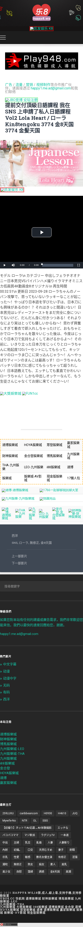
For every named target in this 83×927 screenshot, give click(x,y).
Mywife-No (9, 820)
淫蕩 (74, 857)
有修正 (62, 857)
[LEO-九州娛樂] (44, 517)
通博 (3, 778)
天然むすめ (45, 849)
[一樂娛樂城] (30, 393)
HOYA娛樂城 (9, 773)
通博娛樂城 (8, 734)
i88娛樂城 (7, 763)
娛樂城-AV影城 (15, 912)
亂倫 (39, 842)
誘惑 (41, 871)
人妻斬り (64, 842)
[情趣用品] (48, 498)
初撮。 (18, 849)
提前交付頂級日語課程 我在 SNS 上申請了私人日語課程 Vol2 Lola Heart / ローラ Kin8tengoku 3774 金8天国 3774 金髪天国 (39, 118)
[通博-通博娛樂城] (15, 490)
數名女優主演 (44, 857)
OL (35, 820)
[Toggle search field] (80, 37)
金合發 (5, 768)
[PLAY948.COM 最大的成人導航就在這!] (41, 67)
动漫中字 (9, 678)
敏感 (27, 857)
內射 (5, 849)
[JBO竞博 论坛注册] (21, 100)
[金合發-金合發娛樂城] (58, 518)
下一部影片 (19, 563)
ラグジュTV (48, 835)
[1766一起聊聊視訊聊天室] (59, 490)
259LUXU (8, 813)
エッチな (63, 827)
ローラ (23, 542)
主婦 (16, 842)
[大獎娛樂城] (10, 393)
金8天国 (46, 542)
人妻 (50, 842)
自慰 (19, 871)
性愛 (16, 857)
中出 (5, 842)
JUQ (74, 813)
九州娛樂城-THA (12, 754)
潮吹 (5, 864)
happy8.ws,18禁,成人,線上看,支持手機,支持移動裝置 (41, 894)
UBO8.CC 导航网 (12, 898)
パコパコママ (10, 835)
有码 (6, 692)
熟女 (30, 864)
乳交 (27, 842)
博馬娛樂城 (8, 744)
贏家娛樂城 (8, 783)
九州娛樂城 (8, 758)
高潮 (68, 871)
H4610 (62, 813)
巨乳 (5, 857)
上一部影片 (19, 556)
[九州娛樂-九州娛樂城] (18, 498)
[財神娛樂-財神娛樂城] (74, 517)
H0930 (48, 813)
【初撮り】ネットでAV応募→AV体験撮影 (27, 827)
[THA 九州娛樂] (20, 517)
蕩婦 (30, 871)
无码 (6, 685)
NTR (24, 820)
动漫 (6, 671)
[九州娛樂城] (32, 518)
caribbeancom (29, 813)
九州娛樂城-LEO (12, 749)
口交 (30, 849)
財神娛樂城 (8, 739)
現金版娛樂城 (36, 912)
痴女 (41, 864)
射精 (72, 849)
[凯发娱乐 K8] (41, 28)
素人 (53, 864)
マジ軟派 (29, 835)
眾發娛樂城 (28, 909)
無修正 (34, 542)
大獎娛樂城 (24, 906)
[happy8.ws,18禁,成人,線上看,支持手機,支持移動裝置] (41, 12)
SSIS (45, 820)
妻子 (61, 849)
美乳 (64, 864)
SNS (14, 542)
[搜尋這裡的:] (41, 586)
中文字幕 (9, 664)
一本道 (65, 835)
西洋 (15, 535)
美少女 (6, 871)
